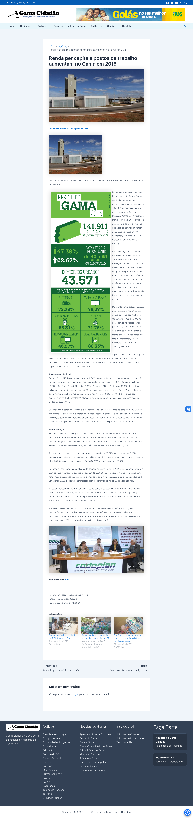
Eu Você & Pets (51, 765)
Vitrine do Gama (77, 26)
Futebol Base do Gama (92, 750)
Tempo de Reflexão (54, 789)
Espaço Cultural (52, 758)
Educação (48, 750)
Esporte (58, 26)
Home (11, 26)
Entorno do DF (51, 754)
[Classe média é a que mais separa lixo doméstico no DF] (96, 625)
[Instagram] (167, 3)
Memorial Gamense (90, 754)
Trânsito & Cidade (90, 758)
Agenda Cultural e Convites (95, 734)
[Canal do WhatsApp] (181, 3)
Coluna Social (87, 742)
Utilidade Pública (52, 797)
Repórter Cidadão (90, 765)
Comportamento (52, 738)
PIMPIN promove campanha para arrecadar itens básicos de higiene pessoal (128, 638)
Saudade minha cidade (93, 770)
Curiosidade (49, 746)
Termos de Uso (124, 742)
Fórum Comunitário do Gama (96, 746)
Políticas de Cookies (127, 734)
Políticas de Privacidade (130, 738)
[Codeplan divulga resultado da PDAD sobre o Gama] (63, 625)
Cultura (41, 26)
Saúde (110, 26)
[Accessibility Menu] (187, 812)
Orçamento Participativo (93, 762)
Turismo (47, 793)
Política (95, 26)
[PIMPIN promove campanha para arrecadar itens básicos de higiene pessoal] (128, 625)
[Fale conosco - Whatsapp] (185, 3)
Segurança (49, 785)
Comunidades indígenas (56, 742)
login (75, 694)
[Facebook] (172, 3)
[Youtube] (176, 3)
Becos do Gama (88, 738)
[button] (31, 26)
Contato (127, 26)
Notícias (25, 26)
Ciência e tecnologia (54, 734)
